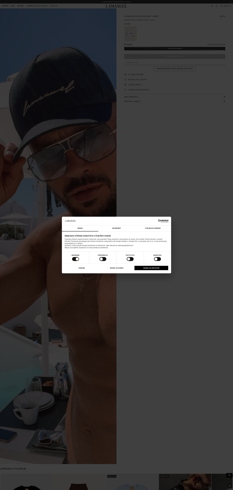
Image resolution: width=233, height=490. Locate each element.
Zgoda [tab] (80, 228)
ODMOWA (82, 268)
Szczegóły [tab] (116, 228)
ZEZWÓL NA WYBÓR (116, 268)
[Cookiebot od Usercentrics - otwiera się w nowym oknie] (157, 220)
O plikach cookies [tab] (153, 228)
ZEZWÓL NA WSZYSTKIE (151, 268)
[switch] (102, 259)
